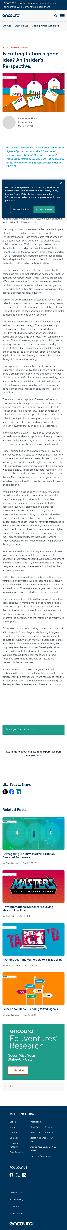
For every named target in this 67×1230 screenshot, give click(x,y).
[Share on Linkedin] (18, 791)
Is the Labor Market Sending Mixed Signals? (30, 1009)
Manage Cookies (21, 209)
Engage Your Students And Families (43, 1149)
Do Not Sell (15, 1206)
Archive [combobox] (9, 1086)
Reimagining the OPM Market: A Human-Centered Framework (29, 855)
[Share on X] (5, 791)
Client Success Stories (41, 1127)
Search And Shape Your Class (41, 1140)
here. (39, 755)
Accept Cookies (44, 209)
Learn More (43, 6)
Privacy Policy (16, 1199)
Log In (13, 1122)
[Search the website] (55, 15)
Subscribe (18, 1070)
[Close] (60, 183)
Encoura (6, 25)
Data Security (16, 1152)
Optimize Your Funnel (40, 1156)
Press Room (36, 1122)
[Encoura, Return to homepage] (11, 15)
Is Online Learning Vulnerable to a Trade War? (32, 959)
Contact (14, 1138)
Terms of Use (16, 1193)
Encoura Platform (14, 1145)
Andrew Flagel (29, 118)
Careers (13, 1132)
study (13, 252)
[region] (33, 199)
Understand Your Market (42, 1132)
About (13, 1127)
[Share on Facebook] (11, 791)
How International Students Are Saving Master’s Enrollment (27, 908)
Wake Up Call (21, 25)
